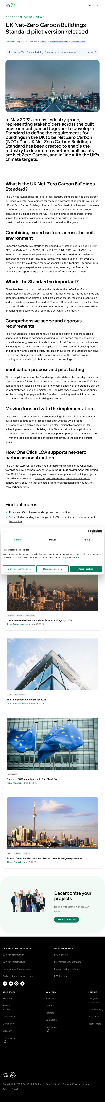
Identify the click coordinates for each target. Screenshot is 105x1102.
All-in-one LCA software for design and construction (39, 512)
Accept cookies (85, 569)
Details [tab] (52, 540)
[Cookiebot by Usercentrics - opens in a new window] (90, 531)
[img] (89, 52)
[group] (52, 52)
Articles (43, 42)
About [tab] (87, 540)
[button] (9, 52)
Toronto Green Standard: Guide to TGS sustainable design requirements (44, 858)
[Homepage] (10, 4)
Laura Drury (10, 42)
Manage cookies (51, 569)
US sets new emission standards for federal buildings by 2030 (39, 620)
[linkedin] (5, 983)
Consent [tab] (18, 540)
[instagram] (16, 983)
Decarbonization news (59, 42)
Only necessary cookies (19, 569)
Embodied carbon (78, 42)
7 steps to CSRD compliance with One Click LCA (32, 779)
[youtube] (11, 983)
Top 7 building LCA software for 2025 (26, 699)
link (77, 557)
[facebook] (22, 983)
